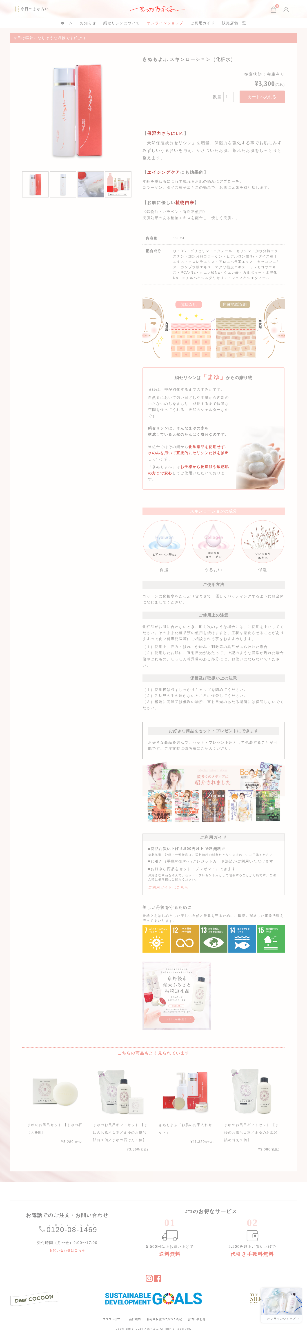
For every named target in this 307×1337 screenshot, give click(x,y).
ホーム (67, 23)
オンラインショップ (165, 23)
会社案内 (135, 1319)
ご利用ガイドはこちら (168, 887)
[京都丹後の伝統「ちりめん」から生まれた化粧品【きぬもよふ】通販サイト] (158, 9)
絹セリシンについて (121, 23)
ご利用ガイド (203, 23)
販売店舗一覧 (234, 23)
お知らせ (88, 23)
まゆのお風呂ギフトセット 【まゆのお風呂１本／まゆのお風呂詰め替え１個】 (251, 1132)
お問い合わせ (196, 1319)
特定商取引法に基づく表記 (164, 1319)
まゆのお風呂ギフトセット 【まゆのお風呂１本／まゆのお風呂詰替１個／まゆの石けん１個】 (120, 1132)
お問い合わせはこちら (67, 1250)
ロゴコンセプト (112, 1319)
